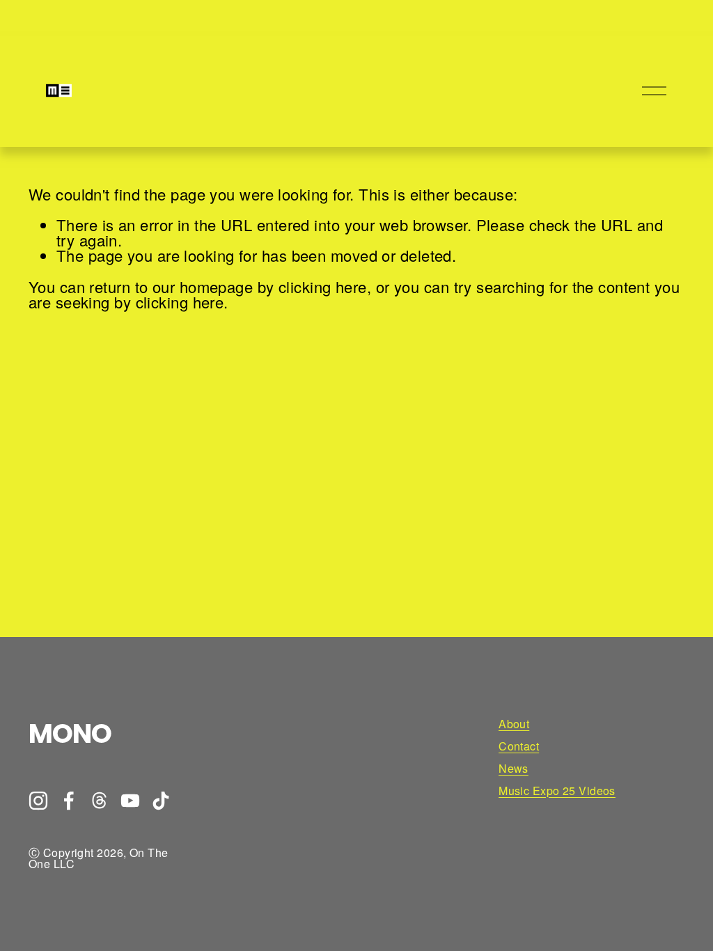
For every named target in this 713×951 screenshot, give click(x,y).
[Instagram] (38, 800)
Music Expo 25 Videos (557, 790)
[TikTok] (161, 800)
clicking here (323, 286)
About (514, 724)
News (513, 768)
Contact (519, 746)
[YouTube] (130, 800)
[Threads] (99, 800)
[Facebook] (69, 800)
